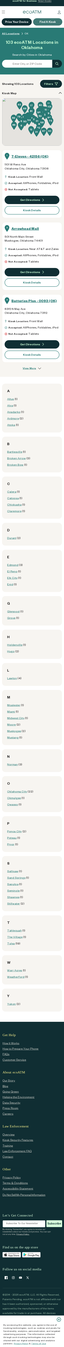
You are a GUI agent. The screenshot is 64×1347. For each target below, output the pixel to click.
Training (8, 1145)
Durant (11, 538)
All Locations (11, 33)
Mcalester (13, 705)
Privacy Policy (21, 1343)
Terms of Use (38, 1343)
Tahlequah (14, 930)
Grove (11, 618)
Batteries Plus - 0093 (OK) (34, 300)
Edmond (12, 565)
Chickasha (14, 504)
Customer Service (14, 1059)
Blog (5, 1086)
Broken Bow (15, 464)
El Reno (12, 571)
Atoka (11, 425)
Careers (8, 1113)
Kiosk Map (9, 93)
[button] (21, 126)
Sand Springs (16, 877)
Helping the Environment (18, 1097)
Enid (10, 584)
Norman (12, 764)
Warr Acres (14, 970)
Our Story (9, 1080)
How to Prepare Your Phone (21, 1048)
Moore (11, 724)
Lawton (12, 678)
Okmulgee (14, 798)
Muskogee (14, 731)
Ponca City (14, 831)
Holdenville (15, 644)
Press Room (10, 1108)
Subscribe (54, 1223)
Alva (10, 405)
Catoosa (13, 498)
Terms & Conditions (15, 1183)
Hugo (11, 651)
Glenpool (13, 611)
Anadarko (13, 412)
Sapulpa (12, 884)
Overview (9, 1134)
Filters (48, 84)
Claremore (14, 511)
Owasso (12, 804)
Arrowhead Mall (25, 228)
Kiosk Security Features (18, 1140)
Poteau (12, 838)
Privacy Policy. (22, 1234)
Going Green (11, 1091)
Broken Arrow (16, 458)
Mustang (13, 737)
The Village (15, 937)
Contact (8, 1156)
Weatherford (16, 977)
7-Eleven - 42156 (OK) (29, 156)
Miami (11, 711)
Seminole (13, 890)
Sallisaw (12, 871)
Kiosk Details (32, 210)
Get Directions (30, 200)
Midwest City (15, 718)
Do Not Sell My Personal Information (24, 1195)
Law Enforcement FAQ (17, 1151)
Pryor (11, 844)
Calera (11, 491)
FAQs (6, 1054)
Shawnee (13, 897)
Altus (10, 399)
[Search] (57, 64)
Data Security (11, 1102)
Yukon (11, 1004)
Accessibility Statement (18, 1188)
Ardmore (13, 418)
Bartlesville (14, 451)
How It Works (11, 1043)
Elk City (12, 578)
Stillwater (13, 903)
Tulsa (11, 943)
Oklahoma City (17, 791)
